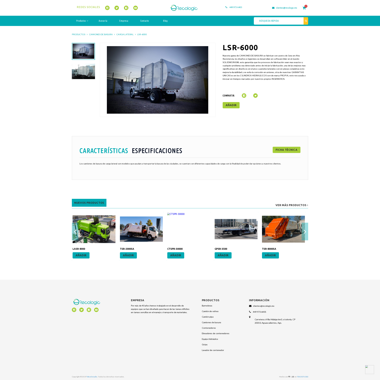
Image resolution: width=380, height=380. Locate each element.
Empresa (123, 20)
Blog (165, 20)
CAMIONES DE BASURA (101, 34)
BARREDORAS (207, 305)
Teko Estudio (92, 377)
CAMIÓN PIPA (207, 316)
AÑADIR (231, 105)
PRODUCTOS (78, 34)
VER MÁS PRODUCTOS (291, 205)
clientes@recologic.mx (286, 8)
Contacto (144, 20)
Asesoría (103, 20)
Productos (81, 20)
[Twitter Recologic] (116, 8)
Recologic (184, 8)
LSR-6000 (142, 34)
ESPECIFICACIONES (157, 150)
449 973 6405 (235, 7)
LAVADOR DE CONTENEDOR (213, 350)
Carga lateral (125, 34)
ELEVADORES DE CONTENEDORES (215, 333)
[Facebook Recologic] (126, 8)
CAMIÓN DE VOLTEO (210, 311)
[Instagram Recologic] (107, 8)
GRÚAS (205, 344)
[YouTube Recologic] (135, 8)
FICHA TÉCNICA (286, 149)
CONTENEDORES (209, 328)
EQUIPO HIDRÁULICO (210, 339)
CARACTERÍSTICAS (104, 150)
